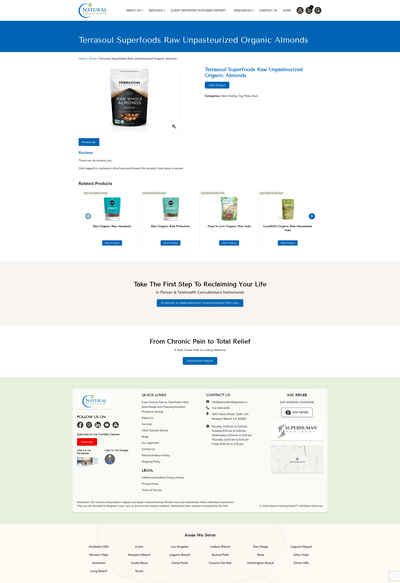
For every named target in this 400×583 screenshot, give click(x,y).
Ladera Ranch (220, 546)
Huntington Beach (260, 563)
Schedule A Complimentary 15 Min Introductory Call (200, 303)
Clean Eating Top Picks (236, 96)
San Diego (260, 546)
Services (155, 10)
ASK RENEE (300, 412)
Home (82, 58)
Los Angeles (180, 546)
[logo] (93, 10)
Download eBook (200, 360)
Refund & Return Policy (156, 455)
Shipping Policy (151, 461)
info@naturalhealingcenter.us (230, 402)
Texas (139, 571)
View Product (217, 85)
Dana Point (180, 563)
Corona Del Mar (220, 563)
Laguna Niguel (301, 546)
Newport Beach (139, 555)
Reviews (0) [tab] (88, 142)
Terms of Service (152, 490)
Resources (242, 10)
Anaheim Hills (99, 546)
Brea (260, 555)
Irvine (139, 546)
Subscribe (87, 441)
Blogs (145, 436)
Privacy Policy (150, 483)
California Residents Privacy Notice (163, 477)
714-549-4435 (221, 408)
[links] (317, 10)
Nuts (255, 96)
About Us (133, 10)
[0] (308, 10)
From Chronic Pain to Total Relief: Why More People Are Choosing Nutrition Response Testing (165, 406)
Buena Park (220, 555)
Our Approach (150, 442)
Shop (287, 10)
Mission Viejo (98, 555)
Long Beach (99, 571)
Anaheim (98, 563)
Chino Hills (301, 563)
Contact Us (268, 10)
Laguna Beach (179, 555)
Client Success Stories (155, 430)
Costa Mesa (139, 563)
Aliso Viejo (301, 555)
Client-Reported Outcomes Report (198, 10)
